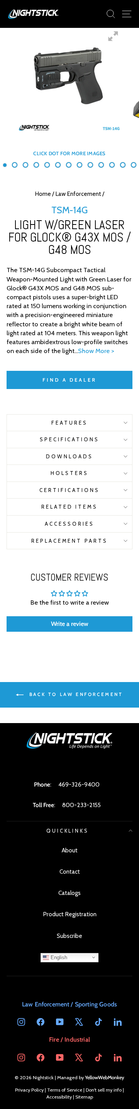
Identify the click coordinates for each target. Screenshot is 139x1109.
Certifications (69, 490)
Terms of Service (64, 1090)
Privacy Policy (29, 1090)
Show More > (96, 351)
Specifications (70, 439)
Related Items (69, 507)
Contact (69, 871)
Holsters (69, 473)
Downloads (69, 456)
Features (69, 423)
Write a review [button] (69, 623)
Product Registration (70, 914)
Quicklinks (67, 831)
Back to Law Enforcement (75, 694)
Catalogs (69, 892)
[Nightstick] (34, 14)
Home (43, 193)
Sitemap (84, 1097)
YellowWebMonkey (104, 1077)
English (58, 957)
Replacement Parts (69, 541)
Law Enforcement (78, 193)
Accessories (69, 524)
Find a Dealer (69, 380)
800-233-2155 (81, 805)
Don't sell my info (104, 1090)
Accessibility (59, 1097)
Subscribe (69, 935)
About (70, 850)
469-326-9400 (79, 784)
